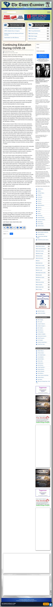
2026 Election (40, 258)
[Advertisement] (18, 248)
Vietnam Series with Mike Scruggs (41, 237)
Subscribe (46, 604)
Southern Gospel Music (42, 342)
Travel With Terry (41, 234)
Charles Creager (41, 265)
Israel (39, 279)
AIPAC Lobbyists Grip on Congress (12, 30)
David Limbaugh (41, 371)
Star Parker (40, 379)
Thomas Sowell (41, 352)
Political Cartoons (35, 28)
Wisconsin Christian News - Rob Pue (43, 382)
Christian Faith (40, 287)
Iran (38, 260)
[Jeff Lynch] (26, 17)
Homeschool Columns (42, 336)
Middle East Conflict (41, 272)
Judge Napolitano (41, 367)
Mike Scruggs (34, 36)
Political (39, 191)
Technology (40, 215)
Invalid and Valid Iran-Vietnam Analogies (13, 28)
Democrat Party (41, 282)
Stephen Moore (41, 377)
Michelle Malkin (41, 359)
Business (39, 207)
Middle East (40, 263)
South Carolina (34, 33)
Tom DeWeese (40, 373)
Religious (39, 195)
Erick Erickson (40, 365)
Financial (39, 209)
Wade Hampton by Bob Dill (43, 232)
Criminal (39, 201)
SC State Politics (41, 193)
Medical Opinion (41, 369)
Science (39, 213)
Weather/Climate (41, 217)
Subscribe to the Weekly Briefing (43, 56)
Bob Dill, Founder (41, 311)
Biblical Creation (41, 277)
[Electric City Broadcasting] (42, 404)
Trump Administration (35, 30)
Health (39, 211)
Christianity (40, 284)
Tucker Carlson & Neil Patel (43, 375)
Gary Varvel (33, 38)
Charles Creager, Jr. (41, 325)
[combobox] (9, 12)
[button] (4, 228)
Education (40, 199)
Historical (39, 203)
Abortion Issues (41, 225)
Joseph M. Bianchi (41, 323)
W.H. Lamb (40, 270)
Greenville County (41, 267)
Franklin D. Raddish (41, 334)
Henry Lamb (40, 361)
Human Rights (40, 223)
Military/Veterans (41, 205)
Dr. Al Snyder (40, 340)
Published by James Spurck (43, 239)
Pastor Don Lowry (41, 344)
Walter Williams (41, 350)
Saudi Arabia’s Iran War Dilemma (11, 37)
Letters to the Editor (41, 313)
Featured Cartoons (41, 219)
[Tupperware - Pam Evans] (42, 389)
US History (40, 289)
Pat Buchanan (40, 363)
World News (40, 221)
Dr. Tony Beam (40, 332)
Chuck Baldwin (40, 357)
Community (40, 197)
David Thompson (41, 338)
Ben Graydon (40, 327)
